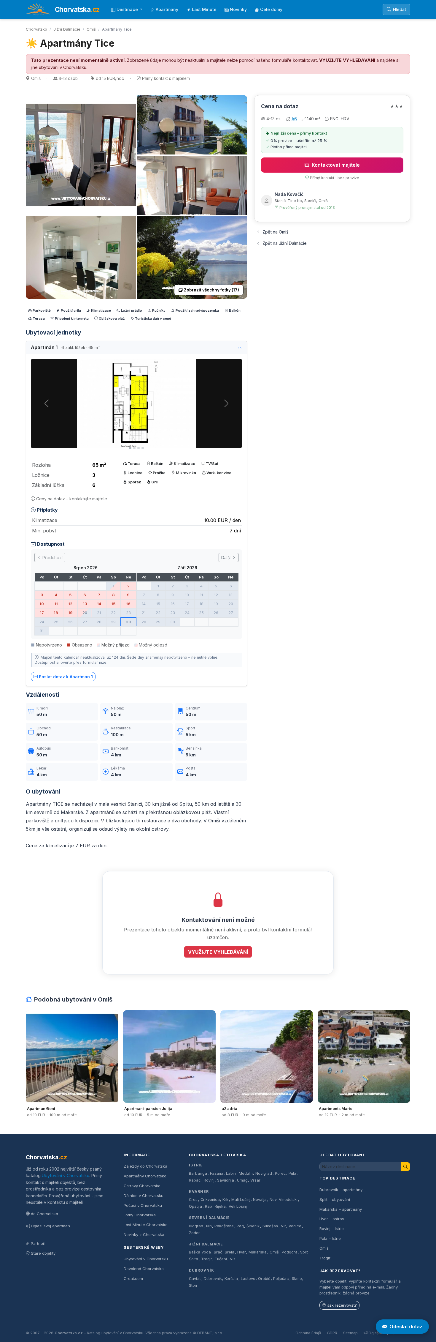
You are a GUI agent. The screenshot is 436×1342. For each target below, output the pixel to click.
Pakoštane (224, 1226)
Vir (283, 1226)
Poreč (280, 1173)
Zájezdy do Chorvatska (145, 1166)
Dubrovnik (213, 1278)
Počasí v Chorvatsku (143, 1205)
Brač (218, 1252)
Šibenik (253, 1226)
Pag (240, 1226)
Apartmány (167, 9)
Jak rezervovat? (342, 1305)
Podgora (289, 1252)
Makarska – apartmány (340, 1209)
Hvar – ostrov (331, 1218)
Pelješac (281, 1278)
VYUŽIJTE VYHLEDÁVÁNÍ (347, 60)
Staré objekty (43, 1253)
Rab (208, 1206)
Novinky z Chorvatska (144, 1234)
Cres (193, 1199)
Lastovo (248, 1278)
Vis (232, 1259)
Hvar (241, 1252)
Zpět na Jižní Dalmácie (284, 243)
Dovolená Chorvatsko (144, 1268)
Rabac (195, 1180)
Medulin (246, 1173)
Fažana (216, 1173)
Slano (297, 1278)
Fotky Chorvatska (140, 1214)
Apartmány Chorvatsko (145, 1176)
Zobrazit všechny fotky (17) (211, 290)
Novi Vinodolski (283, 1199)
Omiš (91, 29)
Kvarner (199, 1191)
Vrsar (255, 1180)
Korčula (231, 1278)
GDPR (332, 1333)
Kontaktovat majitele (336, 165)
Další (226, 557)
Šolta (193, 1259)
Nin (209, 1226)
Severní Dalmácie (209, 1217)
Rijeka (220, 1206)
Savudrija (225, 1180)
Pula (292, 1173)
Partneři (38, 1243)
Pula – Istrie (330, 1238)
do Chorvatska (44, 1213)
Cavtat (195, 1278)
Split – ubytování (334, 1199)
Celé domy (271, 9)
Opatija (195, 1206)
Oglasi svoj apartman (50, 1225)
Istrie (196, 1165)
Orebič (264, 1278)
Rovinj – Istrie (331, 1228)
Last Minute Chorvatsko (146, 1224)
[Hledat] (405, 1166)
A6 (294, 118)
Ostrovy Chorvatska (142, 1185)
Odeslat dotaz (405, 1327)
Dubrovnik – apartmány (340, 1189)
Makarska (258, 1252)
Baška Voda (200, 1252)
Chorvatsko (36, 29)
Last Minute (204, 9)
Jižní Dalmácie (66, 29)
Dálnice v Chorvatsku (143, 1195)
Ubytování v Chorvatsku (65, 1175)
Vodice (295, 1226)
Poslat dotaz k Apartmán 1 (66, 676)
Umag (242, 1180)
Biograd (196, 1226)
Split (304, 1252)
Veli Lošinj (238, 1206)
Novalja (260, 1199)
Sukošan (270, 1226)
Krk (225, 1199)
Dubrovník (201, 1270)
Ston (193, 1285)
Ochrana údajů (308, 1333)
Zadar (194, 1233)
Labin (231, 1173)
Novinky (238, 9)
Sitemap (350, 1333)
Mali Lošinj (240, 1199)
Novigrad (263, 1173)
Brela (229, 1252)
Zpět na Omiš (275, 231)
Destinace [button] (128, 9)
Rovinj (209, 1180)
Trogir (206, 1259)
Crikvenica (210, 1199)
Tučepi (221, 1259)
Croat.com (133, 1278)
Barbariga (198, 1173)
